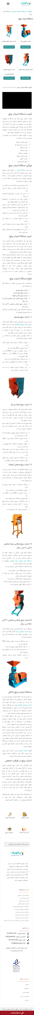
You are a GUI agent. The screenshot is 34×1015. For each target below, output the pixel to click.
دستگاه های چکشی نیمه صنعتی (21, 561)
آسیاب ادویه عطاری (24, 901)
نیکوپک (30, 11)
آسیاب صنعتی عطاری (23, 904)
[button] (8, 3)
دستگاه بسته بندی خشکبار (22, 915)
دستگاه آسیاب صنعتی (19, 11)
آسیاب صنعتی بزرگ (22, 631)
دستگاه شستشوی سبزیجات (22, 909)
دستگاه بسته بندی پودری (22, 918)
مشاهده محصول (25, 47)
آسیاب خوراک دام (24, 898)
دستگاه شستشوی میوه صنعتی (21, 907)
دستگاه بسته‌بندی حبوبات (22, 912)
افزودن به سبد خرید (9, 47)
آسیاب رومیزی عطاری (21, 324)
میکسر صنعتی (23, 751)
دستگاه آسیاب (21, 170)
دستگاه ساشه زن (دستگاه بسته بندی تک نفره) (16, 921)
